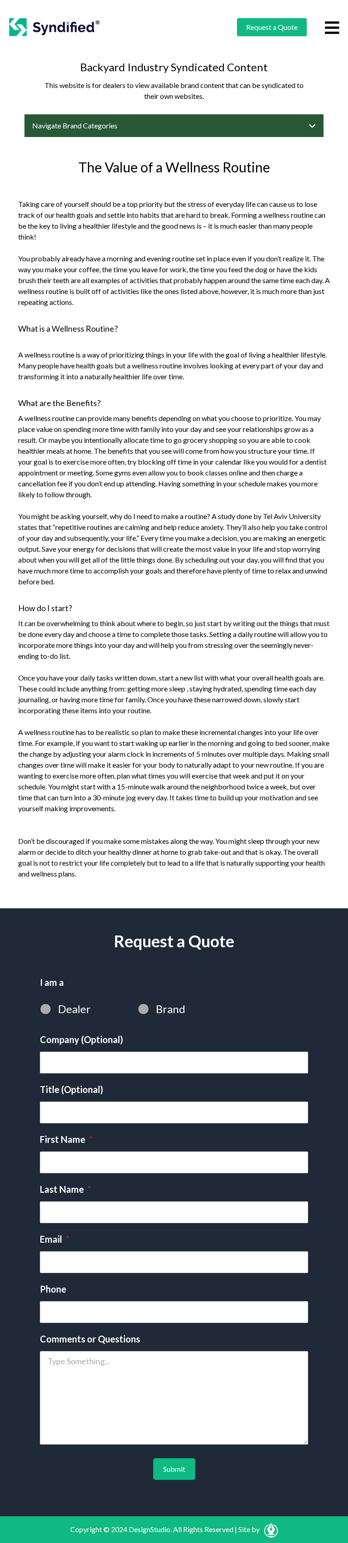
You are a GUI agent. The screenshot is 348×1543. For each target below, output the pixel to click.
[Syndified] (54, 27)
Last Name (65, 1189)
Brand (170, 1008)
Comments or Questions (90, 1338)
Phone (53, 1288)
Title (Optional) (71, 1089)
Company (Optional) (81, 1039)
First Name (66, 1139)
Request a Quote (272, 27)
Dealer (74, 1008)
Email (54, 1239)
